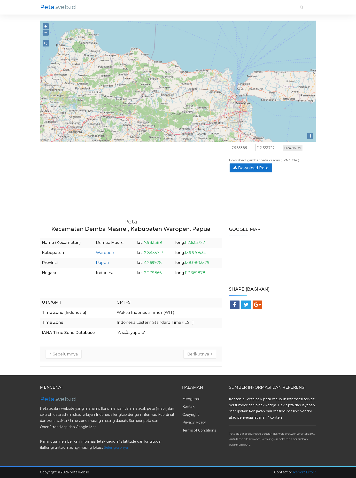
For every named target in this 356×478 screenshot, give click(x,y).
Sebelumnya (64, 354)
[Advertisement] (131, 178)
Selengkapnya (116, 447)
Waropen (105, 252)
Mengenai (191, 399)
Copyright (190, 414)
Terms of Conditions (199, 430)
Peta (58, 7)
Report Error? (304, 472)
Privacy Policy (194, 422)
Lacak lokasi (292, 148)
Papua (102, 262)
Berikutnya (199, 354)
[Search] (301, 7)
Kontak (188, 406)
